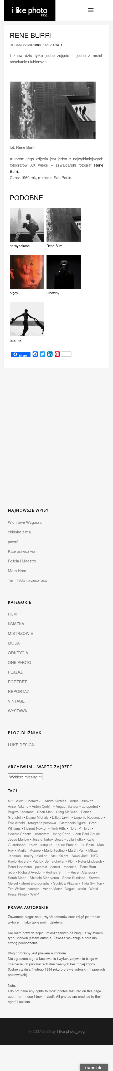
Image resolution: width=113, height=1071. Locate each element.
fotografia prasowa (42, 822)
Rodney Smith (56, 872)
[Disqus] (56, 440)
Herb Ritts (58, 828)
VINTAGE (16, 701)
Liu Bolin (87, 844)
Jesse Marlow (18, 839)
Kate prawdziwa (21, 551)
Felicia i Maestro (22, 560)
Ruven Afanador (83, 872)
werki (82, 888)
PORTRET (17, 681)
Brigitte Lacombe (21, 811)
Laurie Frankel (66, 844)
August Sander (67, 806)
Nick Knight (59, 855)
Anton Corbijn (42, 806)
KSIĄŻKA (16, 623)
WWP (34, 894)
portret (55, 866)
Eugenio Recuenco (88, 817)
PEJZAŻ (15, 672)
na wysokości (20, 245)
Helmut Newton (35, 828)
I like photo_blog (71, 1031)
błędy (14, 292)
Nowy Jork (80, 855)
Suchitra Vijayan (65, 883)
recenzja (70, 866)
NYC (94, 855)
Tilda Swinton (91, 883)
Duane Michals (37, 817)
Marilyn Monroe (29, 850)
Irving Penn (61, 833)
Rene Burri (31, 35)
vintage (33, 888)
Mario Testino (54, 850)
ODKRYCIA (18, 652)
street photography (35, 883)
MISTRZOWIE (20, 633)
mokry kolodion (35, 855)
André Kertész (55, 800)
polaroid (41, 866)
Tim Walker (16, 888)
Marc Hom (17, 570)
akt (10, 800)
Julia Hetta (75, 839)
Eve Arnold (16, 822)
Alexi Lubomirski (28, 800)
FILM (12, 614)
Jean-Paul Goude (87, 833)
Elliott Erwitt (61, 817)
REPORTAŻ (18, 691)
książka (46, 844)
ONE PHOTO (19, 662)
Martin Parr (76, 850)
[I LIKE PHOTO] (29, 6)
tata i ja (15, 340)
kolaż (33, 844)
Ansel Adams (18, 806)
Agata (58, 45)
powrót (13, 541)
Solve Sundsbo (73, 877)
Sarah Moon (17, 877)
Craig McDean (67, 811)
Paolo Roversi (18, 861)
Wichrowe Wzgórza (25, 522)
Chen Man (45, 811)
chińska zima (19, 531)
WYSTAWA (17, 710)
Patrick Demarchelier (48, 861)
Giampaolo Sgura (72, 822)
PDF (71, 861)
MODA (14, 643)
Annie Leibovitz (81, 800)
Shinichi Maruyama (44, 877)
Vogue (70, 888)
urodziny (53, 292)
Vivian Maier (52, 888)
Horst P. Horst (80, 828)
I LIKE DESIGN (21, 744)
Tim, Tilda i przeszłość (27, 580)
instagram (41, 833)
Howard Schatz (19, 833)
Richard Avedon (30, 872)
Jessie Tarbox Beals (47, 839)
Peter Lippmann (20, 866)
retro (11, 872)
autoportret (90, 806)
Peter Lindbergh (90, 861)
